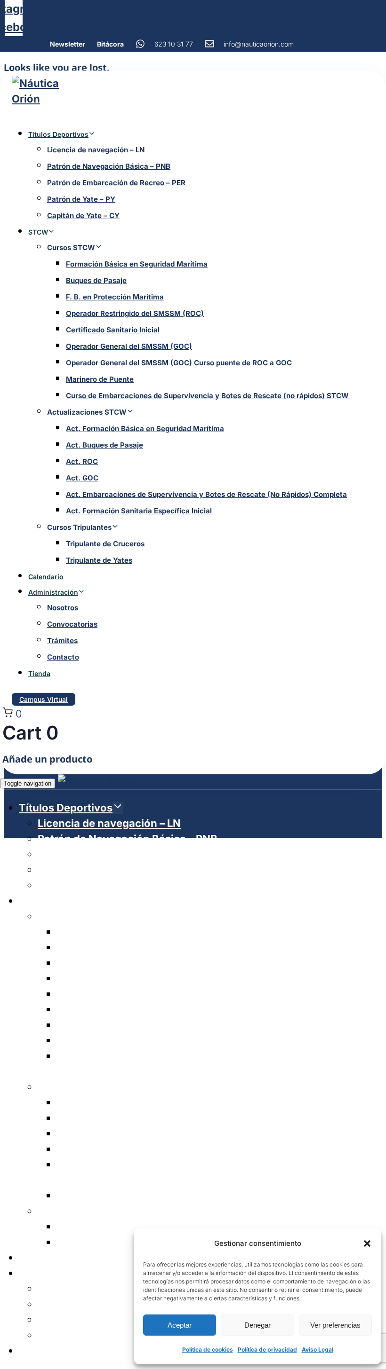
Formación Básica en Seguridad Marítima (137, 264)
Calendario (46, 577)
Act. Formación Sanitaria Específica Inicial (139, 510)
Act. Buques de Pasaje (104, 445)
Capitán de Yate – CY (83, 215)
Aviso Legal (317, 1349)
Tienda (39, 673)
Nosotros (62, 607)
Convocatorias (72, 624)
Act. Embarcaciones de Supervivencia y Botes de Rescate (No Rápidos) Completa (206, 494)
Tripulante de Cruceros (105, 543)
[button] (367, 1243)
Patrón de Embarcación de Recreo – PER (116, 182)
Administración (53, 592)
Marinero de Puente (100, 379)
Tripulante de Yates (99, 560)
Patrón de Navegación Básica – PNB (108, 166)
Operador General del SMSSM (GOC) (129, 346)
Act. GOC (82, 477)
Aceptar (180, 1325)
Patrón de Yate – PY (81, 199)
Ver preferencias (335, 1325)
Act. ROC (82, 461)
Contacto (63, 657)
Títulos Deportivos (58, 134)
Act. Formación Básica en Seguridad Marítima (145, 428)
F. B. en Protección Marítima (115, 296)
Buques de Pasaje (96, 280)
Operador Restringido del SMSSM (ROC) (135, 313)
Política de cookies (207, 1349)
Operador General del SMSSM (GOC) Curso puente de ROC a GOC (179, 362)
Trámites (62, 640)
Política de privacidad (267, 1349)
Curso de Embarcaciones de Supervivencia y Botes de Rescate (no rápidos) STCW (207, 395)
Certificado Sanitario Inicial (113, 329)
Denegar (257, 1325)
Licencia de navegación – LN (96, 149)
